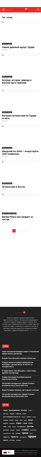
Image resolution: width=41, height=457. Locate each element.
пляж (4, 426)
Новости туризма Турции (9, 213)
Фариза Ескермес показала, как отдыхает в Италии (20, 390)
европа (23, 417)
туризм (25, 433)
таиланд (18, 433)
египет (29, 417)
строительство (6, 433)
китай (21, 420)
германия (18, 413)
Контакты (34, 454)
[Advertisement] (20, 3)
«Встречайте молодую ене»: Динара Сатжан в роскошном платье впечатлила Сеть (18, 384)
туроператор (23, 437)
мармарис (12, 423)
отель (30, 423)
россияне (6, 430)
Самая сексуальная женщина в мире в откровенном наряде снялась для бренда (20, 353)
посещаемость (21, 426)
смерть (18, 430)
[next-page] (26, 230)
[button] (3, 9)
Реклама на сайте (25, 454)
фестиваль (12, 440)
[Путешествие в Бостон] (20, 172)
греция (24, 413)
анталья (30, 410)
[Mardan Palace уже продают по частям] (20, 204)
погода (14, 426)
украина (5, 440)
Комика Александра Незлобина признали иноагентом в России (16, 378)
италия (11, 420)
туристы (14, 437)
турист (31, 433)
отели (25, 423)
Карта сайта (15, 454)
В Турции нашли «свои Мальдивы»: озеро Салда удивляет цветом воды (19, 372)
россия (30, 426)
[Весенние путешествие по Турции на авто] (20, 101)
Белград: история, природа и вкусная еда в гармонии (16, 81)
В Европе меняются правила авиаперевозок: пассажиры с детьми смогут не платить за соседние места (17, 364)
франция (18, 440)
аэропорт (5, 413)
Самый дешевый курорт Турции (18, 47)
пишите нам (33, 330)
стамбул (25, 430)
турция (32, 436)
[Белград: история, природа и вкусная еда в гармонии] (20, 66)
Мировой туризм (7, 76)
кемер (16, 420)
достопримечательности (11, 417)
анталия (24, 410)
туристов (6, 437)
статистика (33, 430)
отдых (18, 423)
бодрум (12, 413)
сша (13, 433)
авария (5, 410)
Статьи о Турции (7, 43)
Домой (4, 14)
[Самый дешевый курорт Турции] (20, 33)
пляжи (9, 426)
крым (25, 420)
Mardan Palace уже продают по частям (17, 218)
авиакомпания (14, 410)
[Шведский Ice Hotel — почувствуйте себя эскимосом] (20, 137)
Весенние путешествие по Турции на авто (19, 117)
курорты (5, 423)
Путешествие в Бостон (13, 186)
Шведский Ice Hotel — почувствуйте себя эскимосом (20, 152)
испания (5, 420)
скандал (12, 430)
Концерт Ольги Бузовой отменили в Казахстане (19, 358)
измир (34, 417)
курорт (30, 420)
